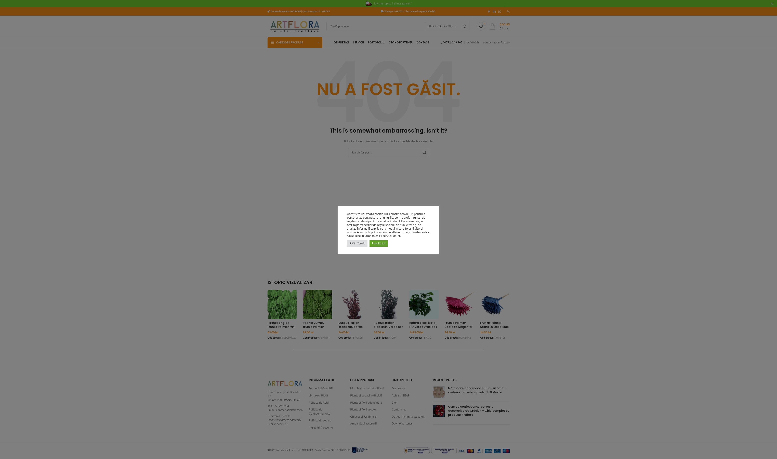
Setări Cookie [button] (357, 243)
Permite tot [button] (378, 243)
